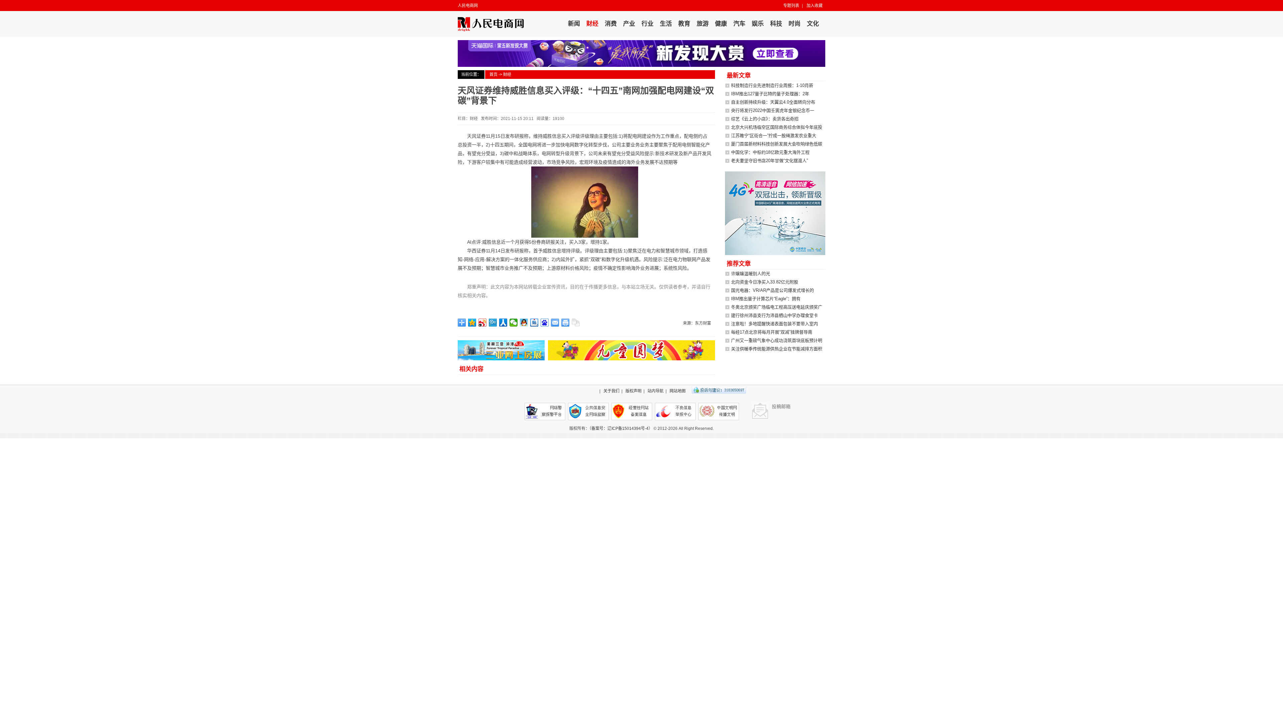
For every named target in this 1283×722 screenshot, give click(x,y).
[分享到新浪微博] (482, 323)
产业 (629, 23)
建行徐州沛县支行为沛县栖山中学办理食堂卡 (774, 315)
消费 (611, 23)
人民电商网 (468, 5)
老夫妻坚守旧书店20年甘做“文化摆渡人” (769, 160)
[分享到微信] (514, 323)
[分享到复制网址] (576, 323)
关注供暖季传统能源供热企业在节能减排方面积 (776, 348)
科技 (776, 23)
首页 (493, 74)
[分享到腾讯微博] (493, 323)
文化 (813, 23)
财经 (592, 23)
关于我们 (611, 391)
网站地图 (678, 391)
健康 (721, 23)
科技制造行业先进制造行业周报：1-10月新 (772, 85)
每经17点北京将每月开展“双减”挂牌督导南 (771, 332)
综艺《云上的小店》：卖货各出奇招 (765, 118)
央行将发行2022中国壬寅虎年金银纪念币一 (772, 110)
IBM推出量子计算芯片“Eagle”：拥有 (766, 298)
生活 (666, 23)
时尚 (795, 23)
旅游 (703, 23)
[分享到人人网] (503, 323)
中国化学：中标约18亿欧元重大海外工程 (770, 152)
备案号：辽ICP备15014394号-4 (620, 428)
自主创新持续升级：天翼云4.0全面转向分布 (773, 102)
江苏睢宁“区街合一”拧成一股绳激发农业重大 (773, 135)
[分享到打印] (565, 323)
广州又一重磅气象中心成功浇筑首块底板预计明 (776, 340)
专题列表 (791, 5)
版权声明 (633, 391)
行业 (648, 23)
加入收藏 (815, 5)
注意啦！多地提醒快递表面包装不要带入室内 (774, 323)
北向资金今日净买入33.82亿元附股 (764, 281)
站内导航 (656, 391)
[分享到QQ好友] (524, 323)
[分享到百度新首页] (545, 323)
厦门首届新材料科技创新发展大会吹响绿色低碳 (776, 143)
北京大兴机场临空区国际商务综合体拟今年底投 (776, 127)
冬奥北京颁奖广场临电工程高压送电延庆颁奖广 (776, 307)
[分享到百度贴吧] (534, 323)
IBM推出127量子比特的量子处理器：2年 (770, 93)
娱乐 (758, 23)
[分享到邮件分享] (555, 323)
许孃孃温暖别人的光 (750, 273)
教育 (684, 23)
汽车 (739, 23)
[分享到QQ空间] (472, 323)
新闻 (574, 23)
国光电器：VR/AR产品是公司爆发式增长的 (772, 290)
